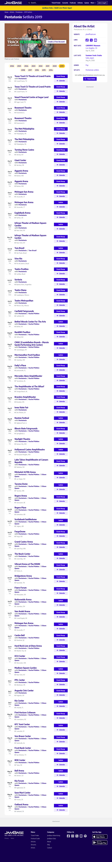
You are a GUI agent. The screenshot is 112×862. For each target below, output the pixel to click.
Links (76, 40)
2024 (26, 66)
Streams (33, 845)
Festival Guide (35, 838)
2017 (30, 70)
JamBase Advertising (53, 835)
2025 (19, 66)
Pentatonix (19, 12)
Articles (33, 842)
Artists (12, 12)
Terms (12, 838)
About (49, 842)
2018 (23, 70)
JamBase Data (51, 838)
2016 (37, 70)
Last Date (77, 55)
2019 (62, 66)
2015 (44, 70)
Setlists (77, 70)
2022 (40, 66)
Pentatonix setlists (92, 70)
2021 (47, 66)
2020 (55, 66)
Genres (76, 65)
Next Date (77, 45)
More (92, 3)
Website (77, 34)
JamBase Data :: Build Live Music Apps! (57, 8)
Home (6, 12)
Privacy (7, 838)
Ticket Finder (35, 835)
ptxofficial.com (91, 34)
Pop (87, 65)
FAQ (48, 845)
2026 (12, 66)
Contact (49, 848)
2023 (33, 66)
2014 (51, 70)
